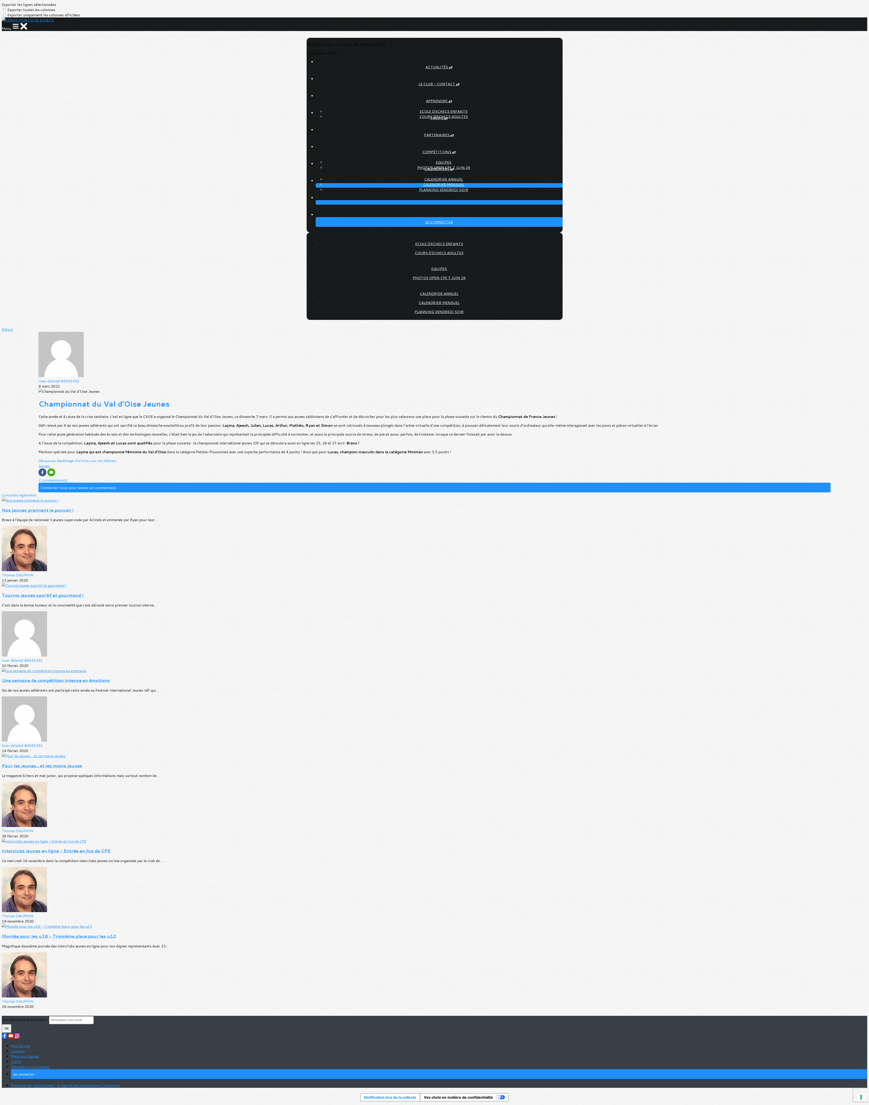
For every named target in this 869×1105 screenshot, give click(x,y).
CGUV (16, 1061)
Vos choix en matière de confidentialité (458, 1097)
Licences (18, 1051)
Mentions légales (25, 1056)
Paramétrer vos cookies (30, 1066)
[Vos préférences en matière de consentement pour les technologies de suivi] (861, 1097)
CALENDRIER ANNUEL (443, 179)
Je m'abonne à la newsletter (25, 1019)
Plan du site (20, 1045)
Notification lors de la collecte (390, 1097)
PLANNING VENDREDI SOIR (443, 189)
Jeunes (44, 465)
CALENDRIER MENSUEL (443, 184)
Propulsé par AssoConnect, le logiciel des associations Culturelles (65, 1085)
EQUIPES (443, 162)
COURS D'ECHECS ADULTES (439, 252)
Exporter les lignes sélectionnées (29, 4)
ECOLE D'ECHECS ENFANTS (444, 111)
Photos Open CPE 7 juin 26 (439, 277)
